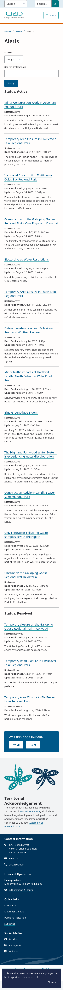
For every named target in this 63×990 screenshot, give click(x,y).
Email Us (14, 858)
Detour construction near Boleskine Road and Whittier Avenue (28, 330)
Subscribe (9, 923)
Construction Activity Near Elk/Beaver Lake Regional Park (29, 495)
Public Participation (15, 917)
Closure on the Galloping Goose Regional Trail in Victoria (25, 575)
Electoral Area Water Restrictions (26, 259)
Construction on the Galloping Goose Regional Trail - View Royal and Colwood (31, 221)
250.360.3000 (16, 864)
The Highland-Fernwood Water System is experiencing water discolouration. (30, 454)
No (31, 744)
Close (51, 982)
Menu (53, 15)
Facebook (16, 939)
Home (7, 31)
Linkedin (15, 951)
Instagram (16, 945)
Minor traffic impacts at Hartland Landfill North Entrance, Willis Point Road (28, 376)
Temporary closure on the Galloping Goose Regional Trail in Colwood (28, 626)
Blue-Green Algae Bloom (21, 412)
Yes (14, 744)
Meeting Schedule (14, 911)
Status (8, 52)
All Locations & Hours (21, 890)
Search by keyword (15, 67)
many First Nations (29, 811)
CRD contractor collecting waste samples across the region (26, 535)
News (19, 31)
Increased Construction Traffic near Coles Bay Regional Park (28, 177)
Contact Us (10, 905)
